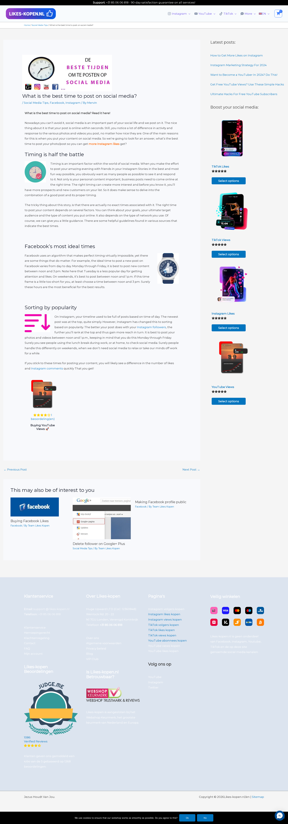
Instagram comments (47, 368)
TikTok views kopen (162, 635)
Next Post (191, 469)
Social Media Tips (36, 102)
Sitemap (258, 797)
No (205, 818)
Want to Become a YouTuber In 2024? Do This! (243, 74)
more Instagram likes (104, 144)
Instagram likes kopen (164, 614)
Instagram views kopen (165, 619)
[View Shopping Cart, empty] (278, 13)
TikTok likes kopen (161, 630)
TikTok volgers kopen (163, 625)
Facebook (57, 102)
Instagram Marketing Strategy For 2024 (238, 65)
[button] (188, 13)
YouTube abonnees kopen (167, 640)
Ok (187, 818)
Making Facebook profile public (160, 502)
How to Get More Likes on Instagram (236, 55)
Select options (228, 180)
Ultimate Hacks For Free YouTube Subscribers (243, 94)
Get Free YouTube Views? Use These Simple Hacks (247, 84)
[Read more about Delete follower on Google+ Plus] (102, 518)
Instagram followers (151, 327)
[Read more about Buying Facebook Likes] (34, 506)
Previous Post (15, 469)
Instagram (73, 102)
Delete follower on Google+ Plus (99, 544)
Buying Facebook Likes (29, 521)
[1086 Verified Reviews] (51, 745)
